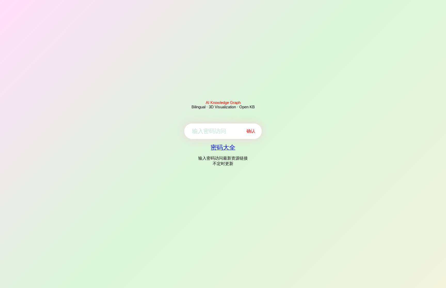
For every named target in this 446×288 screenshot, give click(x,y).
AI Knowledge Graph (223, 102)
